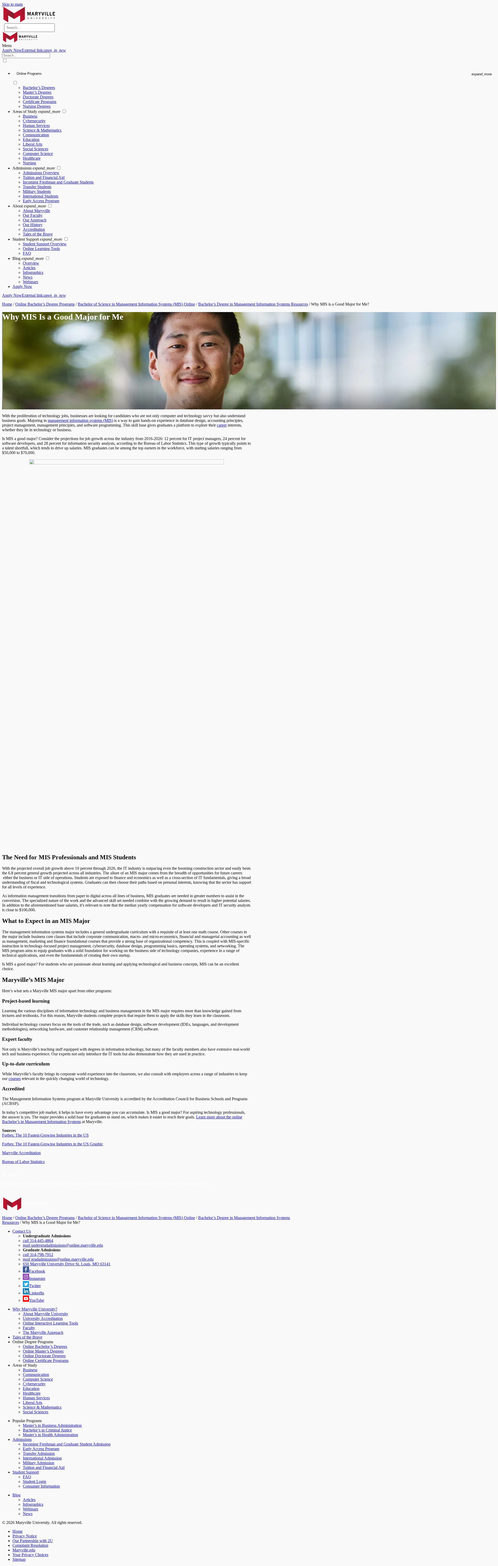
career (222, 425)
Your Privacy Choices (30, 1555)
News (27, 277)
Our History (33, 224)
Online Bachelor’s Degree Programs (45, 304)
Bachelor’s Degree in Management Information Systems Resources (253, 304)
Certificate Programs (39, 101)
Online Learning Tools (41, 248)
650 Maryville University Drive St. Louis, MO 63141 (66, 1264)
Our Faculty (33, 215)
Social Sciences (35, 149)
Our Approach (34, 220)
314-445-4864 (38, 1240)
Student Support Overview (45, 244)
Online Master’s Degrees (43, 1351)
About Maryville (36, 210)
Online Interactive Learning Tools (50, 1323)
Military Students (37, 191)
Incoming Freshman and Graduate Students (58, 182)
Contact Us (21, 1231)
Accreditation (34, 229)
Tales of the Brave (38, 234)
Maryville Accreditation (21, 1153)
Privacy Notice (24, 1536)
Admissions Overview (41, 173)
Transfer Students (37, 187)
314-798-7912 (38, 1254)
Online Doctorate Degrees (44, 1356)
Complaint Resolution (30, 1545)
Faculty (29, 1328)
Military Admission (38, 1463)
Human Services (36, 125)
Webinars (30, 282)
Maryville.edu (23, 1550)
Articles (29, 268)
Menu (7, 45)
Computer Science (38, 153)
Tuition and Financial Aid (44, 177)
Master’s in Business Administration (52, 1425)
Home (7, 304)
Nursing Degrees (37, 106)
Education (31, 139)
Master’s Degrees (37, 92)
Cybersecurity (34, 121)
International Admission (42, 1458)
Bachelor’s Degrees (39, 87)
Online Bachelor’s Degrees (45, 1346)
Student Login (34, 1481)
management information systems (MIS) (80, 420)
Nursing (29, 163)
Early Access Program (41, 201)
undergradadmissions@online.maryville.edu (63, 1245)
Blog (16, 1495)
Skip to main (12, 4)
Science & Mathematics (42, 130)
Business (30, 116)
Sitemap (19, 1559)
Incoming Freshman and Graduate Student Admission (66, 1444)
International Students (40, 196)
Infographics (33, 272)
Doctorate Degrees (38, 97)
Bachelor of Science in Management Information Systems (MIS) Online (136, 304)
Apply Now (34, 50)
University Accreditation (43, 1318)
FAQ (27, 253)
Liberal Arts (32, 144)
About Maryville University (45, 1314)
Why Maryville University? (34, 1309)
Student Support (25, 1472)
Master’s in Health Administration (50, 1435)
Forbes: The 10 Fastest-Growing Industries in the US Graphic (52, 1144)
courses (15, 1078)
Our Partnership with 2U (32, 1540)
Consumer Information (41, 1486)
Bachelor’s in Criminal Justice (47, 1430)
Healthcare (31, 158)
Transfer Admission (39, 1453)
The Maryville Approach (43, 1332)
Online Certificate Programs (45, 1360)
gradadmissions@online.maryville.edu (58, 1259)
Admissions (22, 1439)
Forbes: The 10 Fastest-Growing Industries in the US (45, 1135)
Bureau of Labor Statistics (23, 1161)
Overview (31, 263)
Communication (36, 135)
